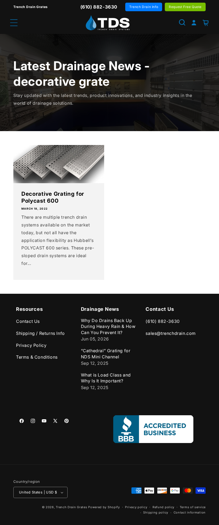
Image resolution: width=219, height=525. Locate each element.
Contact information (190, 512)
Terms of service (193, 507)
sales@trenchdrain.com (171, 333)
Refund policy (163, 507)
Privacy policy (136, 507)
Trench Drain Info (143, 7)
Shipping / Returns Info (40, 333)
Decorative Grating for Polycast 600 (52, 197)
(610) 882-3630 (162, 321)
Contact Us (28, 321)
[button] (182, 22)
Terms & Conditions (37, 357)
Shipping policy (155, 512)
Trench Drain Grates (71, 507)
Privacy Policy (31, 345)
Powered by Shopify (104, 507)
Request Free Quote (185, 7)
